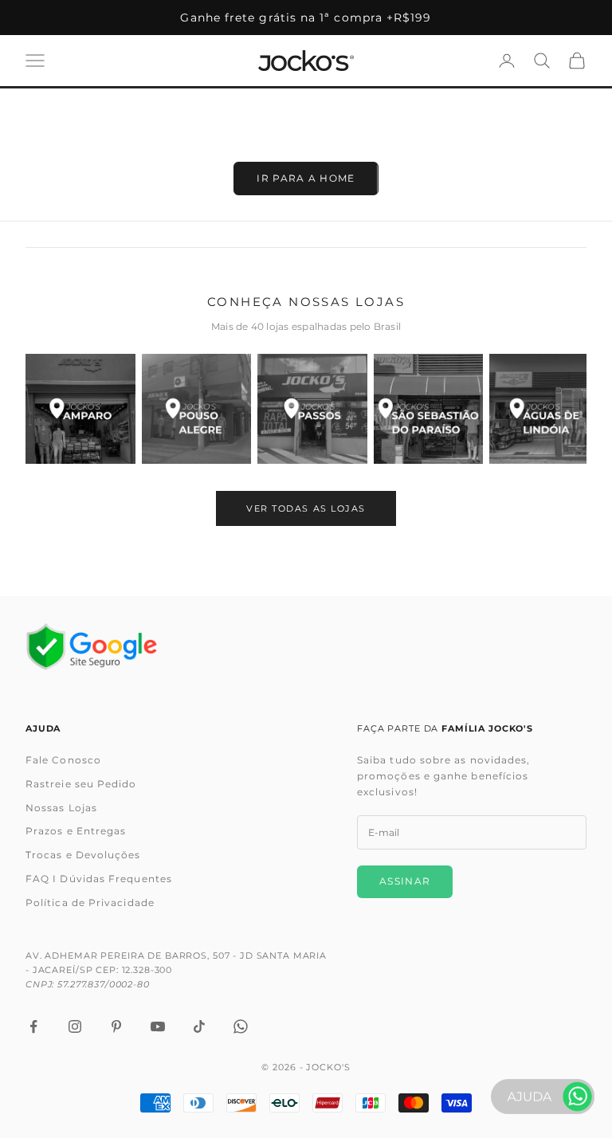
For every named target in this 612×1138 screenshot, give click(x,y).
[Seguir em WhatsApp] (241, 1026)
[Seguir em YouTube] (158, 1026)
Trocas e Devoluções (83, 855)
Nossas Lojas (61, 808)
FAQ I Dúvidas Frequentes (99, 879)
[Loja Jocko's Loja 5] (544, 409)
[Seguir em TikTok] (199, 1026)
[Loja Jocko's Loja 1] (80, 409)
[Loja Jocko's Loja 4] (429, 409)
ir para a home (306, 178)
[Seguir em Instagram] (75, 1026)
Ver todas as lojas (306, 508)
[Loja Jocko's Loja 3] (312, 409)
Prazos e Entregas (76, 831)
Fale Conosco (63, 760)
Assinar (404, 881)
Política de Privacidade (90, 902)
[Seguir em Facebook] (33, 1026)
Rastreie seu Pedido (81, 784)
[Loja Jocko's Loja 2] (197, 409)
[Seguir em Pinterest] (116, 1026)
